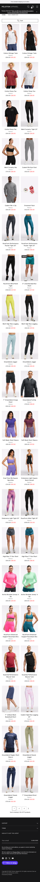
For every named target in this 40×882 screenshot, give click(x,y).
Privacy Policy (16, 852)
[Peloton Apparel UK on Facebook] (3, 858)
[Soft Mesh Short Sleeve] (10, 424)
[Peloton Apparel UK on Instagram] (6, 858)
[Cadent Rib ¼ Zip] (10, 189)
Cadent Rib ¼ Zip (10, 205)
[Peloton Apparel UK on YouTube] (13, 858)
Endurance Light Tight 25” (10, 518)
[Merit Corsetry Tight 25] (29, 113)
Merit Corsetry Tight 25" (29, 129)
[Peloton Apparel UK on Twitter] (9, 858)
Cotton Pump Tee (10, 91)
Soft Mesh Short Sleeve (11, 440)
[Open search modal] (28, 7)
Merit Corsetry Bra (10, 167)
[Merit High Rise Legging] (10, 308)
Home (4, 15)
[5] (29, 267)
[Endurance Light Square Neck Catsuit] (29, 462)
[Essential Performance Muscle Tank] (10, 658)
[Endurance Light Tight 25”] (10, 502)
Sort (21, 20)
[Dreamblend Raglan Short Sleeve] (10, 739)
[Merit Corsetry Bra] (10, 151)
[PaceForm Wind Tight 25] (29, 502)
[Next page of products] (28, 808)
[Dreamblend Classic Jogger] (29, 739)
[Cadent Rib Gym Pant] (29, 151)
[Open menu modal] (37, 7)
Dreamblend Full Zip (29, 400)
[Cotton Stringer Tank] (10, 37)
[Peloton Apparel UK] (10, 6)
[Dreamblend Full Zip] (29, 384)
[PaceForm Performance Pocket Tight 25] (10, 227)
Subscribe (34, 840)
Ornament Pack (29, 205)
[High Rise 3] (10, 540)
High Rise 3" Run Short (10, 556)
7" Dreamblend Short (29, 795)
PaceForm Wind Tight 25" (29, 518)
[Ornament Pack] (29, 189)
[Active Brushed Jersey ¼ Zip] (10, 578)
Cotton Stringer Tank (11, 53)
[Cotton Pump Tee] (10, 75)
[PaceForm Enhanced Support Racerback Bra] (10, 618)
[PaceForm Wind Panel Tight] (10, 267)
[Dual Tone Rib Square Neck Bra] (10, 462)
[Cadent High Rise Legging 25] (29, 699)
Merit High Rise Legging (10, 324)
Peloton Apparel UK (17, 871)
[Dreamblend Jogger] (10, 346)
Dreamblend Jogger (10, 362)
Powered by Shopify (7, 874)
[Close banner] (36, 12)
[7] (10, 384)
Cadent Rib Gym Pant (29, 167)
